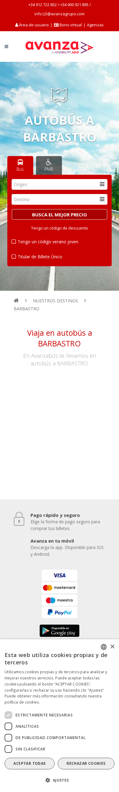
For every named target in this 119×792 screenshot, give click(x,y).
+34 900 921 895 (74, 4)
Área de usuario (34, 25)
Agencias (95, 25)
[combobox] (60, 184)
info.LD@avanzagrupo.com (59, 14)
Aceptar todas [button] (29, 763)
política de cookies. (22, 702)
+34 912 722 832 (42, 4)
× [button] (112, 646)
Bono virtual (70, 25)
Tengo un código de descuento (59, 228)
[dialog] (59, 715)
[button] (59, 780)
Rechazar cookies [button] (86, 763)
